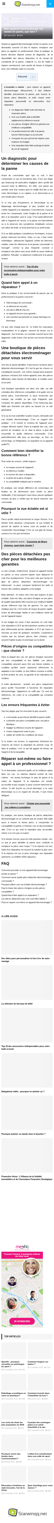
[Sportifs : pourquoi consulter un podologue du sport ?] (13, 1350)
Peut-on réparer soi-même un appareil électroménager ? (26, 902)
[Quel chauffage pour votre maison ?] (40, 1474)
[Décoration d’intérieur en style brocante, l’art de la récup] (13, 1474)
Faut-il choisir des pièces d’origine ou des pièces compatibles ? (23, 890)
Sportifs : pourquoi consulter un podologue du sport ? (12, 1364)
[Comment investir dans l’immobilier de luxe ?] (40, 1382)
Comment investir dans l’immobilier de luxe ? (39, 1394)
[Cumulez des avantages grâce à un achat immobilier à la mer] (40, 1411)
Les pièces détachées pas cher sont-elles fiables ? (24, 899)
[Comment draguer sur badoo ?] (40, 1350)
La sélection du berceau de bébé (17, 1003)
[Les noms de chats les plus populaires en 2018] (13, 1411)
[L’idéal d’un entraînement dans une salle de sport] (40, 1442)
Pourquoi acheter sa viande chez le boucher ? (23, 1134)
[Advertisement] (27, 1213)
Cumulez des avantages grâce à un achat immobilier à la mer (39, 1424)
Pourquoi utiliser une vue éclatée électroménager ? (24, 884)
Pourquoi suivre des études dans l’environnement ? (10, 1456)
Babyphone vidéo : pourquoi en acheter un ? (22, 1091)
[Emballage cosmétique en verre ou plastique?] (13, 1382)
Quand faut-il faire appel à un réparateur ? (20, 895)
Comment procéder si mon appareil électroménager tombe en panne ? (24, 872)
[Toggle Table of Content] (32, 77)
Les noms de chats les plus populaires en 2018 (12, 1423)
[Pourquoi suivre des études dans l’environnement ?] (13, 1442)
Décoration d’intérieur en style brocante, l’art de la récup (13, 1487)
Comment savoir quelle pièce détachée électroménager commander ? (26, 879)
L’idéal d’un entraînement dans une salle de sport (40, 1455)
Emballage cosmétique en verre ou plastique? (13, 1394)
